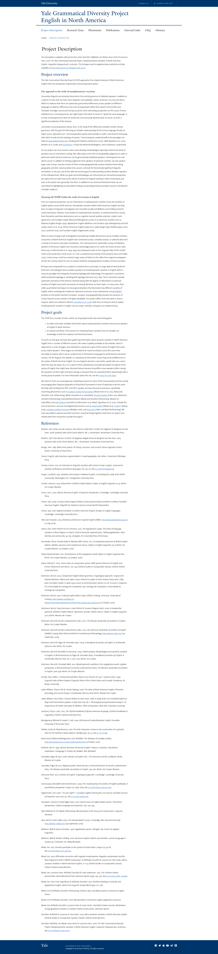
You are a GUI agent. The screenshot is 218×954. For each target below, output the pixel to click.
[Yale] (44, 946)
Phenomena (94, 30)
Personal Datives (101, 395)
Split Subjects (60, 402)
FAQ (147, 30)
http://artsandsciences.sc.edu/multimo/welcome (65, 742)
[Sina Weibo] (171, 945)
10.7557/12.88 (101, 733)
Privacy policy (86, 946)
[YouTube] (167, 945)
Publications (113, 30)
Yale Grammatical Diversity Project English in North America (85, 17)
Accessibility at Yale (73, 946)
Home (44, 38)
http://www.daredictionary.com (115, 520)
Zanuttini (78, 302)
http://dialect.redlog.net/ (55, 823)
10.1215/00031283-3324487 (116, 876)
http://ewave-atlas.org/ (112, 633)
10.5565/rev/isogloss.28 (104, 469)
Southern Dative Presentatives (80, 391)
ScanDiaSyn (67, 144)
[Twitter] (160, 945)
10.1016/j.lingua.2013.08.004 (59, 851)
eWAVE (118, 291)
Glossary (160, 30)
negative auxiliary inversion (57, 409)
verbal (97, 406)
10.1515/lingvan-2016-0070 (59, 930)
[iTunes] (164, 945)
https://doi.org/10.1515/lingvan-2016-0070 (68, 68)
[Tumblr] (176, 945)
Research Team (75, 30)
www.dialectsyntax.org (57, 141)
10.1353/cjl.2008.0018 (79, 796)
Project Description (51, 30)
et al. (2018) (87, 302)
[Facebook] (156, 945)
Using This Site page (107, 375)
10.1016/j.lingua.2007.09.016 (99, 787)
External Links (132, 30)
